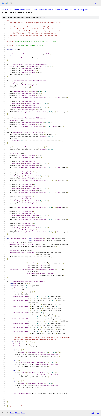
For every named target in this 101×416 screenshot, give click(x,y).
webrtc (5, 9)
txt (93, 413)
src (11, 9)
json (97, 413)
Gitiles (12, 413)
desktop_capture (81, 9)
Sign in (97, 3)
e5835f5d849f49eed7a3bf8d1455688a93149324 (33, 9)
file (42, 17)
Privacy (17, 413)
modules (68, 9)
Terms (23, 413)
